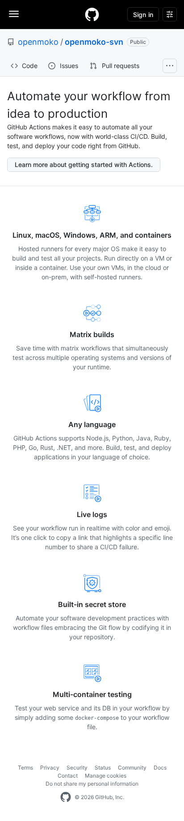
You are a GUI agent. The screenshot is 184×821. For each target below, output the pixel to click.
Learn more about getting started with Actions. (84, 164)
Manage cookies (105, 775)
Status (103, 767)
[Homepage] (92, 14)
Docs (160, 767)
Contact (68, 775)
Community (132, 767)
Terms (25, 767)
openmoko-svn (94, 42)
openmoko (38, 42)
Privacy (49, 767)
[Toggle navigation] (14, 14)
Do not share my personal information (92, 783)
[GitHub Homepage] (65, 797)
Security (77, 767)
